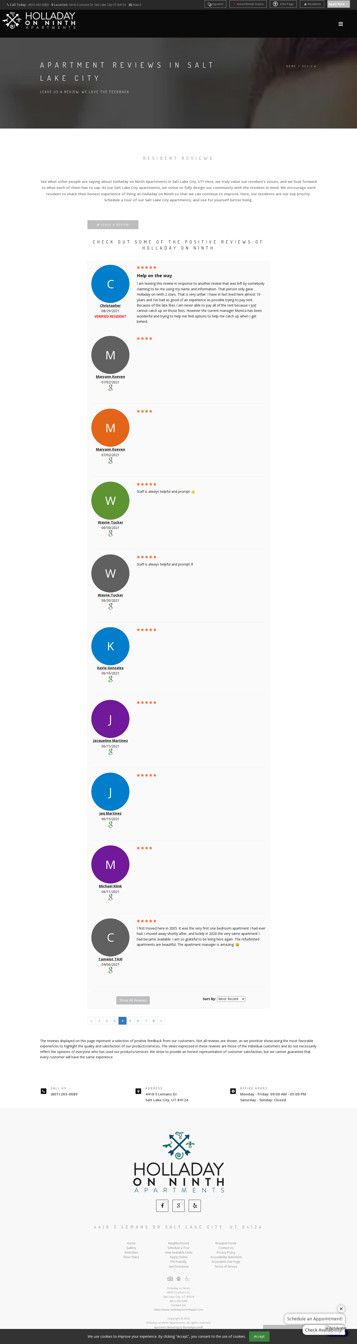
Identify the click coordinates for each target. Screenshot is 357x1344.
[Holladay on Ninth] (178, 1162)
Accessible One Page (226, 1262)
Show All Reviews (133, 1000)
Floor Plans (131, 1257)
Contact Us (225, 1248)
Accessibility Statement (226, 1257)
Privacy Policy (226, 1252)
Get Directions (178, 1266)
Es (217, 4)
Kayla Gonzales (110, 667)
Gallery (131, 1248)
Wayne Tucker (110, 522)
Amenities (131, 1252)
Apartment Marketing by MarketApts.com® (178, 1327)
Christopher (110, 305)
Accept (259, 1336)
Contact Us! (178, 1305)
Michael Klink (110, 886)
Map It (137, 5)
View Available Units (178, 1252)
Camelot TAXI (110, 959)
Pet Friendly (178, 1262)
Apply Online (178, 1257)
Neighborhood (178, 1243)
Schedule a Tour (179, 1248)
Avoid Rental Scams (250, 4)
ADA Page (286, 4)
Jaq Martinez (110, 813)
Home (291, 66)
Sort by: (209, 998)
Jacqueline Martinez (110, 740)
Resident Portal (225, 1243)
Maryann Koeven (110, 376)
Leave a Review (114, 225)
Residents (314, 4)
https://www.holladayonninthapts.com (178, 1309)
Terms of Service (225, 1266)
